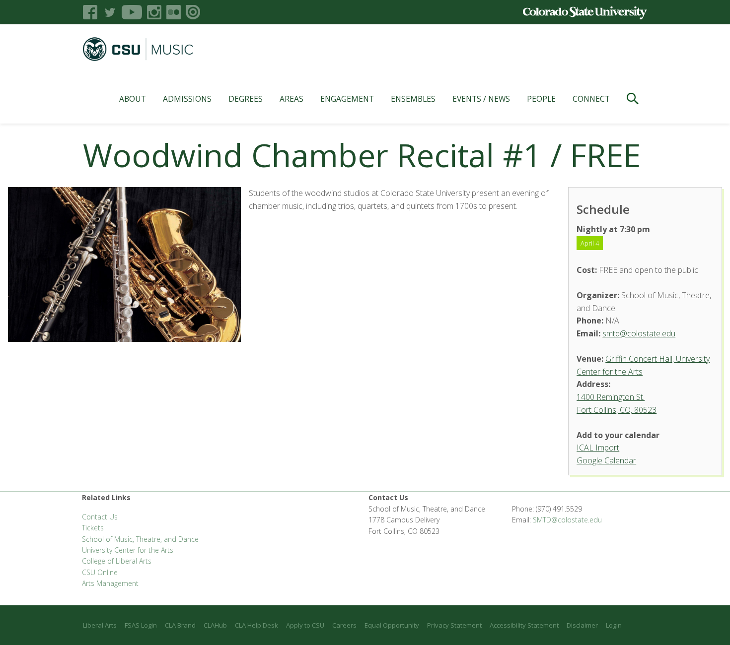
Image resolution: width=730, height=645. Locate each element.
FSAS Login (141, 625)
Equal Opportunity (392, 625)
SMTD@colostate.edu (567, 519)
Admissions (187, 98)
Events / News (481, 98)
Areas (291, 98)
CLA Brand (180, 625)
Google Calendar (606, 460)
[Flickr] (173, 12)
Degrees (245, 98)
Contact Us (100, 516)
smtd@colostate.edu (638, 333)
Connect (591, 98)
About (132, 98)
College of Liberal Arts (116, 561)
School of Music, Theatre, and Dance (140, 539)
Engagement (347, 98)
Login (614, 625)
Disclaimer (582, 625)
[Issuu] (193, 12)
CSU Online (100, 572)
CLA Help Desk (256, 625)
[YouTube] (132, 12)
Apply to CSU (305, 625)
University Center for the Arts (127, 550)
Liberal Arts (100, 625)
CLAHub (215, 625)
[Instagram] (154, 12)
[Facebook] (90, 12)
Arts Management (110, 583)
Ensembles (413, 98)
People (541, 98)
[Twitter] (109, 12)
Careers (344, 625)
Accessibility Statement (524, 625)
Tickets (93, 527)
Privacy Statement (454, 625)
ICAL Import (598, 447)
